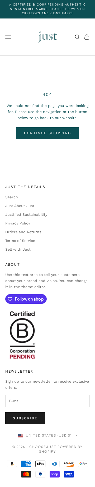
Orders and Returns (23, 232)
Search (11, 197)
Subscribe (25, 418)
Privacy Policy (17, 223)
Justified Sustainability (26, 214)
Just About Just (19, 206)
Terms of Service (20, 240)
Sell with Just (18, 249)
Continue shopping (47, 133)
